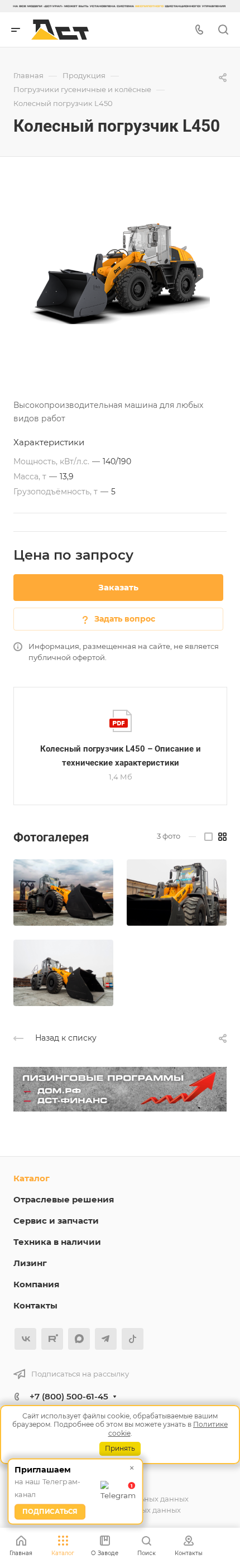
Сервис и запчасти (56, 1220)
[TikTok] (132, 1339)
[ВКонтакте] (25, 1339)
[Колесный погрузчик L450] (120, 273)
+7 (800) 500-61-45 (69, 1396)
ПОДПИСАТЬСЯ (50, 1511)
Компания (36, 1284)
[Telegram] (106, 1339)
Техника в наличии (57, 1241)
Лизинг (30, 1263)
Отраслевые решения (63, 1199)
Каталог (31, 1178)
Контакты (35, 1305)
